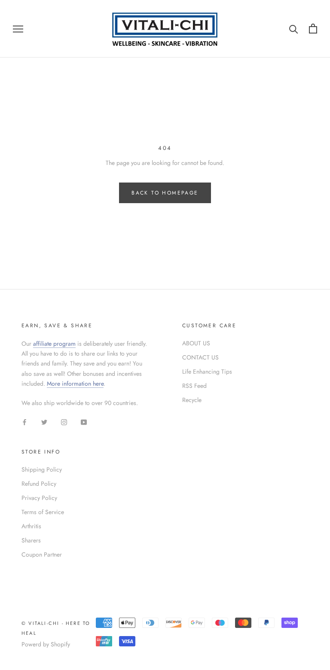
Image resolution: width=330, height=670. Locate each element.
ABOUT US (196, 343)
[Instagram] (64, 421)
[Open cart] (313, 29)
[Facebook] (24, 421)
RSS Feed (194, 385)
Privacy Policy (39, 497)
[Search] (293, 28)
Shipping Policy (41, 469)
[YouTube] (84, 421)
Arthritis (31, 526)
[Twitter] (44, 421)
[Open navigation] (18, 28)
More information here (75, 383)
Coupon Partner (41, 554)
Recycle (192, 400)
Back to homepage (164, 193)
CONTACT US (200, 357)
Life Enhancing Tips (207, 371)
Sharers (31, 540)
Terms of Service (42, 512)
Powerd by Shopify (45, 644)
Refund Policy (38, 483)
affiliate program (54, 343)
